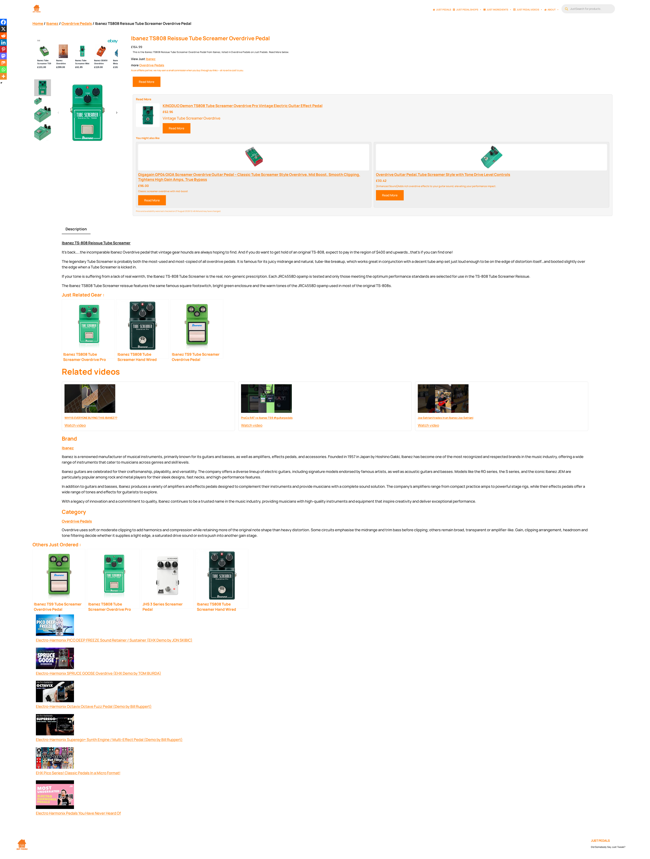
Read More (146, 82)
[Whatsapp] (3, 69)
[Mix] (3, 62)
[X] (3, 29)
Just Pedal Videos (528, 9)
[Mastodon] (3, 56)
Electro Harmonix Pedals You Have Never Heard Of (78, 813)
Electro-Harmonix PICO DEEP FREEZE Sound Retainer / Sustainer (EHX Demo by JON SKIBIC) (114, 640)
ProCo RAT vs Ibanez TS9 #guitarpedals (266, 418)
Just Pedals (443, 9)
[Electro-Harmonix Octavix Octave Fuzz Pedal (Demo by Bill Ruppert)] (55, 692)
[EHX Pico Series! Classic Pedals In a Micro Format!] (55, 758)
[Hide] (1, 83)
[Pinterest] (3, 49)
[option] (38, 101)
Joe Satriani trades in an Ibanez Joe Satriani (445, 418)
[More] (3, 76)
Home (37, 23)
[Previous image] (58, 112)
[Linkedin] (3, 42)
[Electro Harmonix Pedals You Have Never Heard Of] (55, 795)
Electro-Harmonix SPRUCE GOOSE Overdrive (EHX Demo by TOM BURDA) (98, 673)
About (552, 9)
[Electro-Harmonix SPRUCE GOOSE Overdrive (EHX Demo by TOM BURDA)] (55, 659)
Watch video (75, 425)
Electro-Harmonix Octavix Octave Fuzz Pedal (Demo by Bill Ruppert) (94, 706)
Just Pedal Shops (467, 9)
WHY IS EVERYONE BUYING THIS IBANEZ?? (90, 418)
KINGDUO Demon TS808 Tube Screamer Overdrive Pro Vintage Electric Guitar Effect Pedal (242, 105)
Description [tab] (76, 229)
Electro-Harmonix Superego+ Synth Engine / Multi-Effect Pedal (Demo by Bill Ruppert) (109, 739)
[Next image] (116, 112)
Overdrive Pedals (76, 23)
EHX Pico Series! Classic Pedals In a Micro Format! (78, 772)
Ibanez (52, 23)
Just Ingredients (497, 9)
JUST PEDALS (600, 841)
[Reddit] (3, 35)
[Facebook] (3, 22)
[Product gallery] (87, 112)
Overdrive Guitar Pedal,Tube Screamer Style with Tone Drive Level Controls (443, 174)
